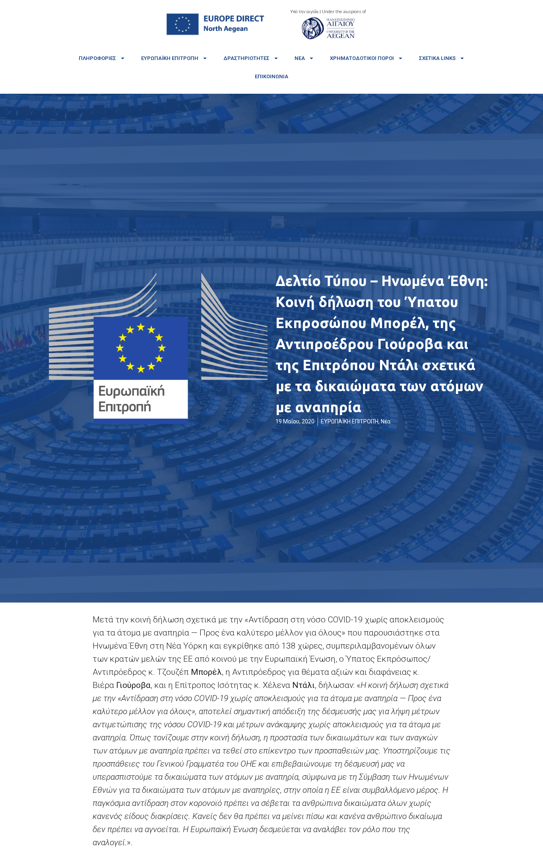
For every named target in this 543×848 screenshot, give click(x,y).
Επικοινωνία (271, 76)
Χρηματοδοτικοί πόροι (362, 58)
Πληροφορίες (97, 58)
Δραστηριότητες (246, 58)
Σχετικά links (437, 58)
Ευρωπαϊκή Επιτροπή (169, 58)
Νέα (300, 58)
